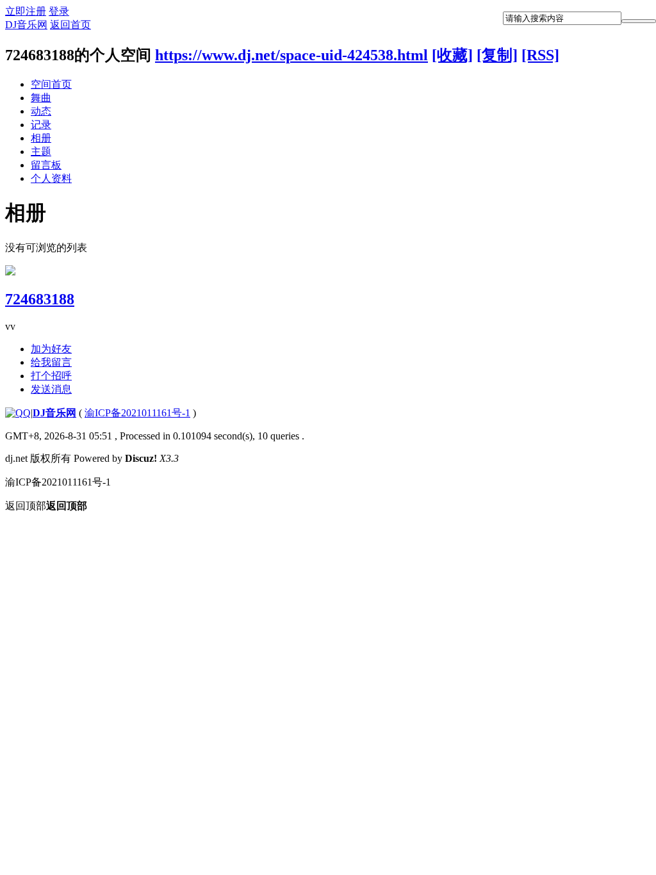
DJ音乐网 (26, 24)
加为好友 (51, 348)
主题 (41, 151)
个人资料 (51, 178)
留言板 (46, 164)
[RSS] (540, 55)
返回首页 (70, 24)
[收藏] (452, 55)
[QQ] (18, 412)
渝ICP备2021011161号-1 (137, 412)
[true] (638, 21)
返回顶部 (46, 505)
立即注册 (25, 11)
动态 (41, 111)
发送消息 (51, 389)
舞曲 (41, 97)
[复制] (497, 55)
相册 (41, 138)
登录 (59, 11)
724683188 (39, 299)
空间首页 (51, 84)
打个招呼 (51, 375)
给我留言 (51, 362)
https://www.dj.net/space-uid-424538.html (291, 55)
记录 (41, 124)
